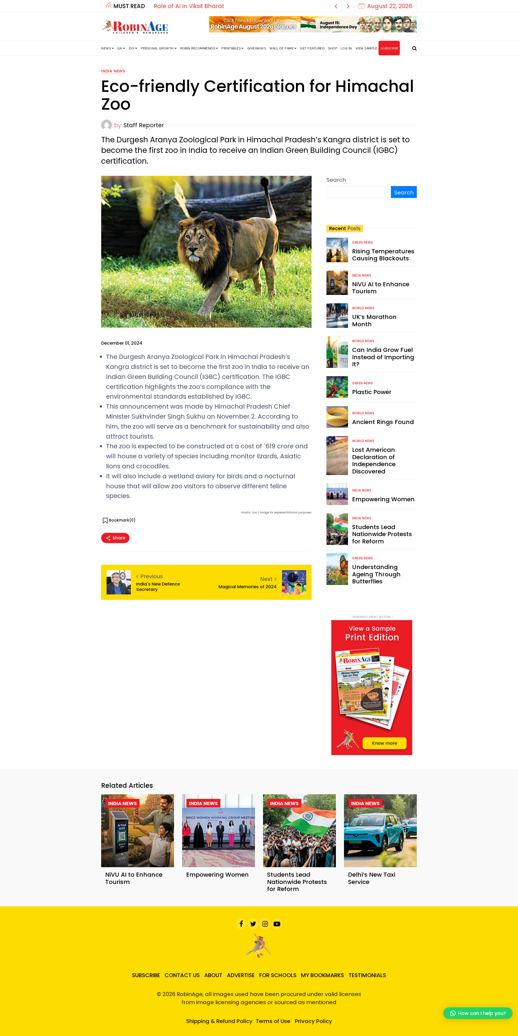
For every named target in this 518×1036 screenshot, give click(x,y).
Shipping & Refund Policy (219, 1021)
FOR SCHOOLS (278, 975)
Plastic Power (371, 392)
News (106, 48)
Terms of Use (273, 1021)
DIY (132, 48)
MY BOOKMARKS (322, 975)
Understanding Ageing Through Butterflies (376, 574)
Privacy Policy (313, 1021)
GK (119, 48)
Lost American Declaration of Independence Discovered (374, 460)
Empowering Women (383, 499)
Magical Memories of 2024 (248, 586)
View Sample (366, 48)
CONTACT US (182, 975)
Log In (346, 48)
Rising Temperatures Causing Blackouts (383, 255)
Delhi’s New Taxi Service (371, 878)
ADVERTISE (241, 975)
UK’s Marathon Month (374, 320)
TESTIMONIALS (367, 975)
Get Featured (312, 48)
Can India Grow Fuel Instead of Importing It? (383, 357)
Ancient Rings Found (383, 422)
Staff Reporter (144, 125)
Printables (231, 48)
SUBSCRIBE (390, 48)
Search (336, 180)
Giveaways (256, 48)
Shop (332, 48)
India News (113, 71)
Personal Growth (157, 48)
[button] (336, 6)
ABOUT (213, 975)
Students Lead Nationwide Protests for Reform (382, 534)
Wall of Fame (282, 48)
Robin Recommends (197, 48)
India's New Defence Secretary (158, 586)
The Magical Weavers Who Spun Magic (228, 6)
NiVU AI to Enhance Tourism (380, 287)
